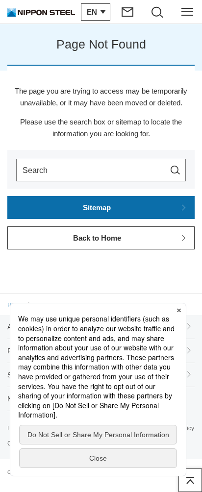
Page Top (190, 480)
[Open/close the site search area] (157, 12)
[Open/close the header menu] (187, 12)
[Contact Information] (128, 12)
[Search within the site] (175, 170)
